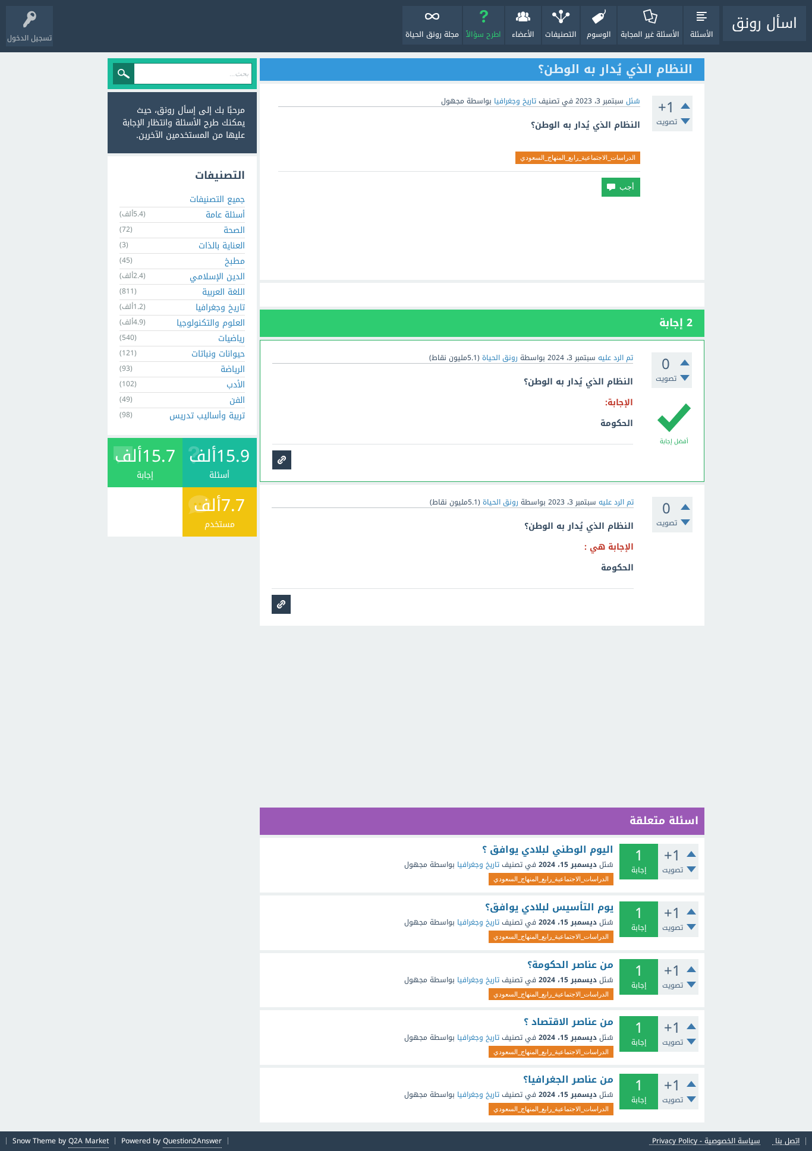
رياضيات (231, 338)
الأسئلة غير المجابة (650, 34)
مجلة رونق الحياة (432, 34)
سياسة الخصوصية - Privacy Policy (706, 1141)
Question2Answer (192, 1140)
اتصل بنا (787, 1141)
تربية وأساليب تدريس (207, 416)
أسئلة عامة (225, 215)
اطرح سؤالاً (483, 34)
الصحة (234, 230)
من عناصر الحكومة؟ (570, 965)
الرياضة (233, 369)
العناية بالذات (222, 246)
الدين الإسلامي (217, 277)
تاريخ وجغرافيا (515, 101)
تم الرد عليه (615, 357)
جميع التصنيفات (217, 199)
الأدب (235, 385)
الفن (237, 400)
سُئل (633, 101)
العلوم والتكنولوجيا (211, 323)
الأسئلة (701, 34)
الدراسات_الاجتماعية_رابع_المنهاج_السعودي (577, 157)
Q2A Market (88, 1140)
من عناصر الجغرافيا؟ (568, 1080)
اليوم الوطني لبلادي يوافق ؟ (547, 850)
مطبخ (235, 261)
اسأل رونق (764, 23)
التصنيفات (561, 34)
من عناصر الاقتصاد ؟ (568, 1022)
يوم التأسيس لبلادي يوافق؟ (549, 907)
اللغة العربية (223, 292)
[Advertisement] (482, 238)
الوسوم (599, 34)
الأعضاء (523, 34)
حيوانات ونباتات (218, 354)
